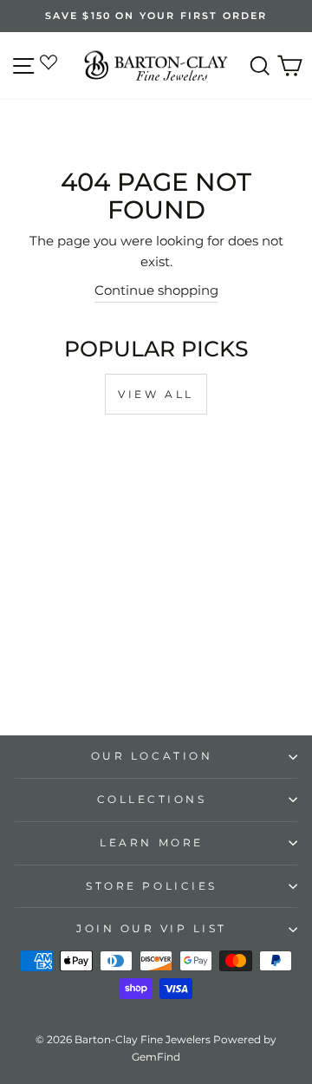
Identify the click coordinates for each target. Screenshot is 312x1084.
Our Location (151, 756)
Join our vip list (151, 929)
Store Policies (151, 886)
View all (156, 394)
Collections (152, 799)
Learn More (151, 843)
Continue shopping (156, 290)
